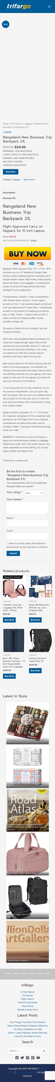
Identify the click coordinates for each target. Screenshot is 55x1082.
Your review (15, 499)
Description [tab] (9, 192)
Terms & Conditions (26, 1072)
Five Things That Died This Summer (27, 1022)
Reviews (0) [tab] (9, 198)
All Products (16, 123)
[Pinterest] (33, 1057)
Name (10, 518)
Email (10, 531)
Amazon (31, 179)
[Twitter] (22, 1057)
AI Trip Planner (27, 992)
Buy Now (10, 171)
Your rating (14, 492)
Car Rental (27, 995)
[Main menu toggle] (49, 6)
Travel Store (27, 1006)
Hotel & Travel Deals (27, 1002)
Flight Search (27, 999)
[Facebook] (17, 1057)
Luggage (27, 123)
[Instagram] (27, 1057)
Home (6, 123)
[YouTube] (38, 1057)
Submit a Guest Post (27, 1009)
